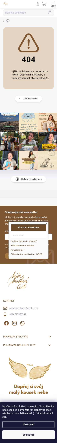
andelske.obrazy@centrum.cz (24, 308)
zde (4, 416)
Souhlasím (28, 434)
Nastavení (28, 424)
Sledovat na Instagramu (31, 179)
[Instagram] (14, 322)
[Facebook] (6, 322)
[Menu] (53, 4)
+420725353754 (18, 314)
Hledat (50, 13)
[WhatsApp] (22, 322)
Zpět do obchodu (30, 99)
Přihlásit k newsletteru (28, 227)
